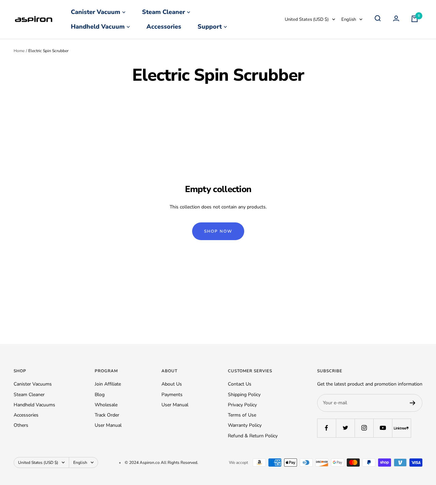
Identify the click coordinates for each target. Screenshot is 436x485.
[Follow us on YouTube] (382, 428)
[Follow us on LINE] (401, 428)
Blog (100, 394)
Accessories (163, 26)
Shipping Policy (244, 394)
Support (210, 26)
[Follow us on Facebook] (326, 428)
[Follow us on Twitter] (345, 428)
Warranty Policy (245, 425)
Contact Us (239, 384)
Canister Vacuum (95, 12)
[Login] (396, 19)
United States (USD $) (307, 19)
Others (21, 425)
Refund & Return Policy (253, 436)
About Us (171, 384)
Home (19, 50)
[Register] (413, 403)
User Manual (108, 425)
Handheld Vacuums (34, 405)
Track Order (107, 415)
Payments (172, 394)
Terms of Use (242, 415)
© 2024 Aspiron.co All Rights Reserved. (161, 462)
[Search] (378, 19)
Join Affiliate (108, 384)
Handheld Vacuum (98, 26)
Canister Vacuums (33, 384)
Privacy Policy (242, 405)
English (348, 19)
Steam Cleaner (163, 12)
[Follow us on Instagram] (364, 428)
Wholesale (106, 405)
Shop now (218, 231)
